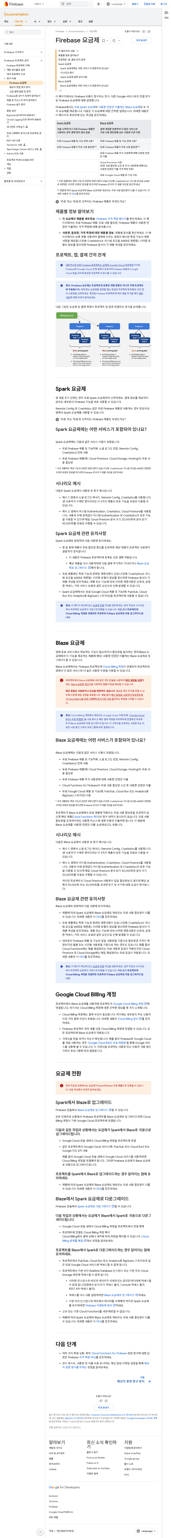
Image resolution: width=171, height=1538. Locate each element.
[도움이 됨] (143, 31)
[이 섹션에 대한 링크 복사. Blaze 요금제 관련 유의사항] (108, 899)
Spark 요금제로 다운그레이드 (94, 1206)
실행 (65, 21)
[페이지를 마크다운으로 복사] (114, 41)
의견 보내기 (141, 40)
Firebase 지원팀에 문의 (98, 1305)
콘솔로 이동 (149, 4)
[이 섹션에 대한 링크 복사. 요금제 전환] (84, 1074)
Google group (131, 1458)
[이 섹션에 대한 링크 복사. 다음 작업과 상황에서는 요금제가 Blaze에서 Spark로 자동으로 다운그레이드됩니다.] (77, 1220)
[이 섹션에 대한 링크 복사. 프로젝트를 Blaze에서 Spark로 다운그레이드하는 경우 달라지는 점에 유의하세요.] (74, 1254)
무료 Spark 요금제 (84, 107)
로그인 (163, 4)
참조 (80, 21)
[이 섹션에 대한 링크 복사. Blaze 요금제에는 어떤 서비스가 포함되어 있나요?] (59, 746)
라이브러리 (54, 1463)
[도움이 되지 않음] (148, 31)
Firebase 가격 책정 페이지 (111, 219)
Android (53, 1495)
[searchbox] (22, 32)
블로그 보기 (92, 1452)
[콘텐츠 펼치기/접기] (77, 51)
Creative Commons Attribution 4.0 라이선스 (112, 1414)
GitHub (52, 1469)
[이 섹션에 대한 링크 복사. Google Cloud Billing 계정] (119, 995)
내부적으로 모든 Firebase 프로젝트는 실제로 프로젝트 (100, 265)
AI (35, 21)
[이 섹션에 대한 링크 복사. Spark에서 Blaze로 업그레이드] (115, 1103)
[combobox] (76, 4)
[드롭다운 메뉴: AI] (40, 22)
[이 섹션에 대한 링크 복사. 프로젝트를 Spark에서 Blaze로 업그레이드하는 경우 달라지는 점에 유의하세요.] (71, 1178)
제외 (86, 817)
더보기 (37, 4)
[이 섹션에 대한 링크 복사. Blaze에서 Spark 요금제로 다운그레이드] (132, 1199)
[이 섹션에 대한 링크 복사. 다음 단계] (79, 1345)
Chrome (53, 1501)
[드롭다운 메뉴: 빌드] (56, 22)
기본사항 (18, 21)
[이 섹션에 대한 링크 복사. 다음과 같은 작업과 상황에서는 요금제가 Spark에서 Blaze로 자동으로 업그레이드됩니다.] (83, 1134)
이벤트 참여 (92, 1473)
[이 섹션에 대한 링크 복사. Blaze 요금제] (87, 643)
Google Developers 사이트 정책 (142, 1418)
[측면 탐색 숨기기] (40, 1532)
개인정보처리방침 (65, 1531)
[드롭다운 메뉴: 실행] (71, 22)
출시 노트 (128, 1463)
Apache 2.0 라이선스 (75, 1418)
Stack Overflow (132, 1453)
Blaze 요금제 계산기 (81, 684)
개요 (6, 21)
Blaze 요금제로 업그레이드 (92, 1110)
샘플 (91, 21)
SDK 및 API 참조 (57, 1453)
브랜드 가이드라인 (133, 1469)
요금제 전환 (98, 605)
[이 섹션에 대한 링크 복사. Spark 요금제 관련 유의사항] (109, 534)
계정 (113, 666)
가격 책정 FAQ (87, 1357)
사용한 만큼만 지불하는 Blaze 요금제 (119, 107)
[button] (20, 52)
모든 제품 (53, 1517)
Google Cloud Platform (61, 1511)
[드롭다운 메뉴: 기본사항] (27, 22)
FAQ (73, 193)
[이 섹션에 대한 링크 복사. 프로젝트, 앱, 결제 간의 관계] (109, 255)
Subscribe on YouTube (98, 1468)
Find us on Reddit (96, 1457)
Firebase (60, 31)
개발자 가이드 (55, 1447)
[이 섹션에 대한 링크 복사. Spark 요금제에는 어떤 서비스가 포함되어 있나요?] (59, 435)
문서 (128, 1019)
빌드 (49, 21)
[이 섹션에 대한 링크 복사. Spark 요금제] (89, 389)
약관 (51, 1531)
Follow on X (93, 1462)
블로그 (135, 4)
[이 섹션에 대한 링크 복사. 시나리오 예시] (84, 484)
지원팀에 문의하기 (133, 1447)
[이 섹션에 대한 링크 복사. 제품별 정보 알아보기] (97, 212)
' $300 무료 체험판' (107, 1043)
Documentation (16, 14)
